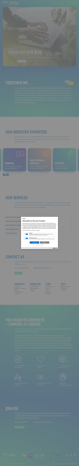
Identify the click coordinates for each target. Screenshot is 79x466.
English (23, 218)
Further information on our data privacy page (30, 230)
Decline (44, 242)
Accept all (34, 242)
